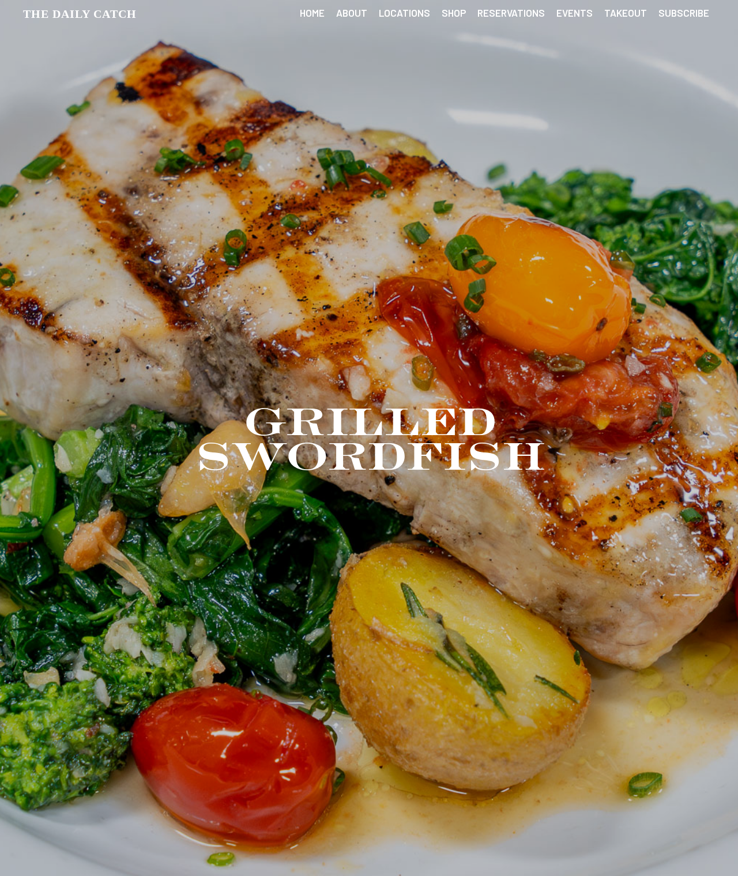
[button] (80, 14)
